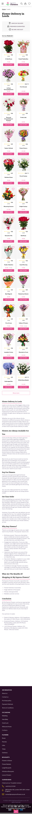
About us (4, 693)
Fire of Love (8, 323)
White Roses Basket (23, 380)
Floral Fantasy (23, 176)
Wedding (4, 715)
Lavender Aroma (8, 352)
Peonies (4, 741)
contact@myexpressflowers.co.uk (15, 794)
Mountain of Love (23, 352)
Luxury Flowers (6, 775)
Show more (16, 393)
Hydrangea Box (9, 381)
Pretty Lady (23, 117)
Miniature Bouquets (8, 771)
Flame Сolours (23, 148)
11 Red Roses (8, 59)
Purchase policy (6, 700)
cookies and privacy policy (17, 808)
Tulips (4, 749)
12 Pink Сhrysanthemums (8, 88)
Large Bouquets (6, 768)
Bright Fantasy (23, 206)
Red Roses (23, 235)
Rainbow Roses (9, 177)
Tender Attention (8, 264)
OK (16, 811)
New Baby (5, 719)
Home (4, 9)
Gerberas (5, 752)
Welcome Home (6, 726)
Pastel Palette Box (23, 59)
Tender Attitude (8, 148)
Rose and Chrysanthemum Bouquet (8, 119)
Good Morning (23, 264)
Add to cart (8, 64)
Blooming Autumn (8, 206)
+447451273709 (10, 786)
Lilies (3, 745)
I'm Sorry (4, 730)
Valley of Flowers (23, 323)
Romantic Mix (8, 235)
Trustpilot (13, 783)
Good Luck (5, 723)
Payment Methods (7, 704)
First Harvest (23, 87)
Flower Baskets (6, 764)
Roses (4, 738)
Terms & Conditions (8, 708)
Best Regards (8, 294)
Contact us (5, 697)
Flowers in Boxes (7, 760)
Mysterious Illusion (23, 294)
